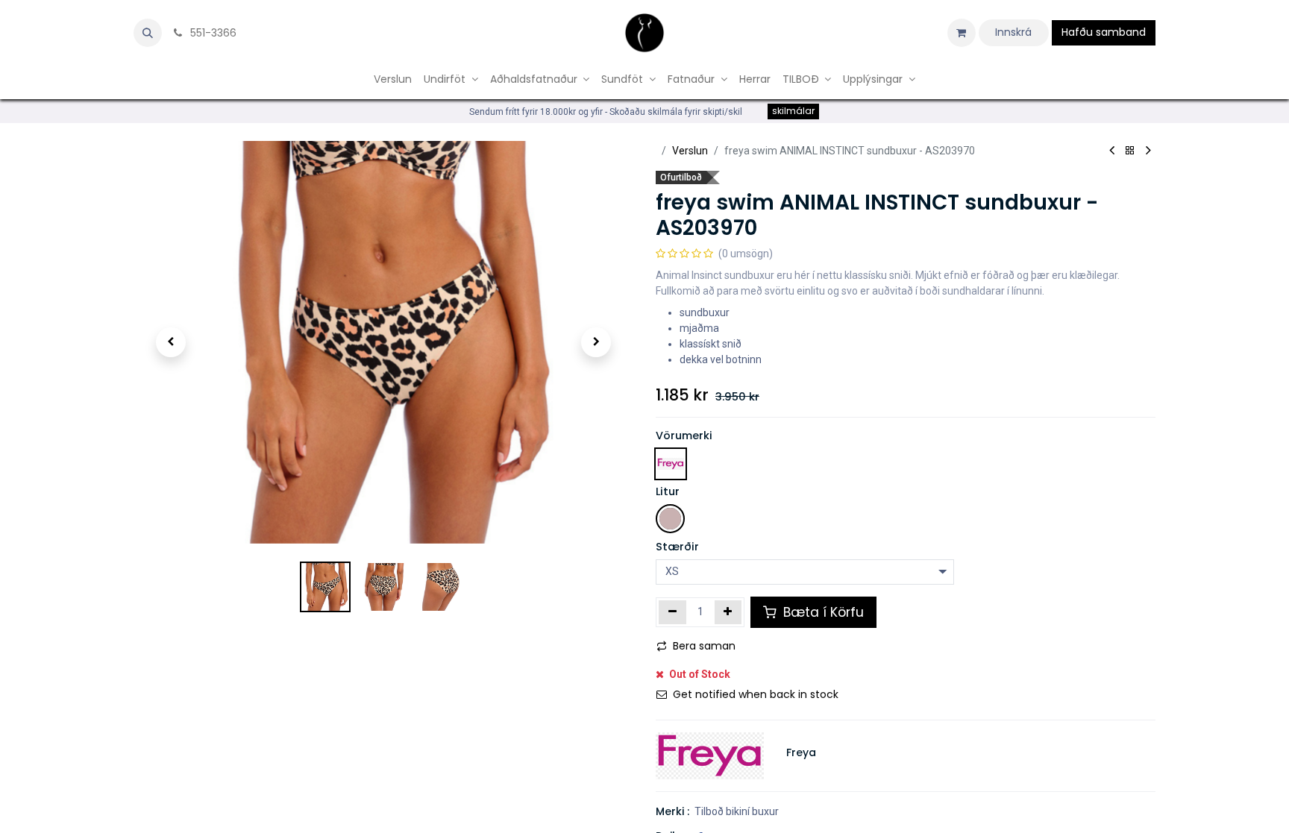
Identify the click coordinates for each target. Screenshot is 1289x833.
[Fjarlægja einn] (672, 612)
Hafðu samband (1103, 32)
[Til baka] (1130, 151)
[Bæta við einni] (728, 612)
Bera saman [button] (704, 645)
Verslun (690, 151)
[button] (148, 33)
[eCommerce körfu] (961, 33)
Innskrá (1013, 32)
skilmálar (793, 110)
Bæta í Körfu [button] (822, 612)
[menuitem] (393, 79)
